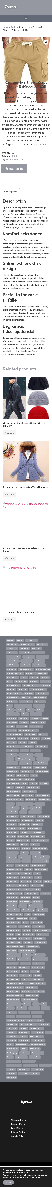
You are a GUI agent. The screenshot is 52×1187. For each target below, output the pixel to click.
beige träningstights (13, 1061)
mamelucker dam (26, 877)
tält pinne (30, 710)
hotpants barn (11, 938)
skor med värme (12, 763)
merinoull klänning (13, 873)
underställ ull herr (38, 665)
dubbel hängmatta (37, 1032)
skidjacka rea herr (12, 771)
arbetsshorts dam (37, 1069)
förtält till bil (25, 979)
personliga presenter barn (40, 840)
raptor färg (40, 820)
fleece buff (27, 1004)
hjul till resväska (41, 942)
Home (6, 27)
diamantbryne (11, 1040)
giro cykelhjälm (23, 967)
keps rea (32, 918)
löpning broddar (26, 881)
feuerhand (10, 1016)
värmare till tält (24, 652)
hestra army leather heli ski (15, 946)
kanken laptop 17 (38, 926)
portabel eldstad (38, 832)
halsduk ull (26, 955)
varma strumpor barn (13, 657)
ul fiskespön (45, 677)
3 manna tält (34, 1073)
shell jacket (43, 783)
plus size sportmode (37, 836)
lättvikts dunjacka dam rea (31, 889)
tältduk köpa (20, 710)
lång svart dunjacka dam (14, 893)
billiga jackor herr (21, 1057)
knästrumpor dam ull (35, 906)
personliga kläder (12, 844)
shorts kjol (33, 783)
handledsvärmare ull (13, 955)
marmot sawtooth (12, 877)
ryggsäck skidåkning (29, 791)
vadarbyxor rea (39, 661)
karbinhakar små (25, 926)
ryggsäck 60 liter (30, 799)
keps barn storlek (36, 922)
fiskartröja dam (34, 1008)
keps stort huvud (22, 918)
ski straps (34, 775)
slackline (10, 759)
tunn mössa (33, 681)
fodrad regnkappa (39, 991)
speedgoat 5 (22, 742)
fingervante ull (11, 1012)
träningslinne (22, 689)
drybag (48, 1032)
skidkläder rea (26, 767)
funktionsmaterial (12, 971)
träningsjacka (29, 693)
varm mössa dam (42, 657)
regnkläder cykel (12, 812)
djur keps (23, 1036)
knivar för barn (11, 906)
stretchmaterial (22, 726)
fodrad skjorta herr (12, 991)
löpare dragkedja (23, 885)
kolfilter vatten (37, 901)
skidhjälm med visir (42, 771)
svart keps (45, 718)
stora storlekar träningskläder (28, 730)
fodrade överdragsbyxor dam (36, 983)
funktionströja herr (37, 967)
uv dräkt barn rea (12, 665)
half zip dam (11, 959)
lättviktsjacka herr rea (13, 889)
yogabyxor (20, 640)
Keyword (27, 914)
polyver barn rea (23, 836)
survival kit (10, 726)
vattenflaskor (24, 648)
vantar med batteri (12, 661)
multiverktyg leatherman (40, 857)
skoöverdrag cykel (26, 763)
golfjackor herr (25, 963)
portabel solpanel (12, 832)
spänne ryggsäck (28, 746)
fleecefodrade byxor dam (30, 999)
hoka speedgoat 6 (39, 938)
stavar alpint (11, 738)
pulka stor (22, 828)
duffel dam (24, 1028)
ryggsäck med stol (27, 795)
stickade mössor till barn (14, 734)
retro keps (10, 803)
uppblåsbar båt (25, 665)
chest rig (9, 1044)
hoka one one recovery (13, 942)
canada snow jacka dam (38, 1044)
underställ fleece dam (25, 669)
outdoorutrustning (12, 848)
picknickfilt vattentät (23, 840)
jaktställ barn (46, 930)
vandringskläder (26, 661)
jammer (35, 930)
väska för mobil (11, 652)
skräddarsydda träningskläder (25, 759)
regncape (23, 812)
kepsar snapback (39, 914)
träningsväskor (45, 685)
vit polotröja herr (12, 644)
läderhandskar (25, 897)
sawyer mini (20, 787)
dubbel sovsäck (23, 1032)
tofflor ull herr (26, 697)
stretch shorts (11, 730)
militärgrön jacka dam (37, 865)
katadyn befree (11, 926)
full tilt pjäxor (35, 971)
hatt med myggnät (32, 946)
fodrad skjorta (26, 991)
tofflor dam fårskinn (26, 701)
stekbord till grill (30, 734)
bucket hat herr (34, 1048)
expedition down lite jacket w (15, 1020)
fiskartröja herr (21, 1008)
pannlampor (34, 844)
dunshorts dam (44, 1024)
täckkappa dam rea (12, 714)
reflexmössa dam (43, 816)
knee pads (23, 906)
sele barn (10, 787)
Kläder (13, 27)
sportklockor (46, 738)
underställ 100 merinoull (14, 673)
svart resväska (11, 718)
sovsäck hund (35, 750)
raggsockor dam (37, 824)
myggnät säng (11, 857)
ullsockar (24, 677)
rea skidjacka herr (27, 820)
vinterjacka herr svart (27, 644)
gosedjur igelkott (12, 963)
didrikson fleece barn (36, 1036)
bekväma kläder (34, 1057)
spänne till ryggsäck (13, 746)
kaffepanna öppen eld (13, 930)
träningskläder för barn (14, 693)
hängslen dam (11, 950)
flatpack (36, 1004)
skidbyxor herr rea (22, 775)
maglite (38, 877)
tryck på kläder (45, 681)
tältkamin (10, 710)
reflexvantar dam (12, 816)
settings (36, 1177)
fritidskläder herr (25, 975)
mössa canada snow (13, 861)
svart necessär (23, 718)
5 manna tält (23, 1073)
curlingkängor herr (38, 1040)
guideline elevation (24, 959)
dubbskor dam (11, 1032)
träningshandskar (42, 693)
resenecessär (40, 803)
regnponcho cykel (36, 808)
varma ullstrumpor (38, 652)
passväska (24, 844)
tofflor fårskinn (11, 701)
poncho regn (11, 836)
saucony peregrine (32, 787)
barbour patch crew (28, 1061)
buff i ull (24, 1048)
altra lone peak (11, 1073)
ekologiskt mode (12, 1024)
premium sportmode (34, 828)
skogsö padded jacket (41, 763)
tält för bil (40, 710)
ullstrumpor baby (12, 677)
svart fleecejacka (12, 722)
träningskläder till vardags (38, 689)
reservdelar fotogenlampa (24, 803)
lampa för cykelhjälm (31, 893)
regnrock (24, 808)
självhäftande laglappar (14, 779)
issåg (18, 934)
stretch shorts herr (16, 159)
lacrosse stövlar (12, 901)
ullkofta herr (34, 677)
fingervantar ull (24, 1012)
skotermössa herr (43, 759)
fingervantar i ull (38, 1012)
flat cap (44, 1004)
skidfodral (10, 775)
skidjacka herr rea (27, 771)
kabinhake (27, 930)
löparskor (47, 881)
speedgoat (33, 742)
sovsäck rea (24, 750)
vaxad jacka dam (41, 644)
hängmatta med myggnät (27, 950)
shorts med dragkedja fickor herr (17, 783)
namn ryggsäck (35, 852)
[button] (26, 18)
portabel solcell (25, 832)
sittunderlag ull (29, 779)
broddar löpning (12, 1053)
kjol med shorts (42, 910)
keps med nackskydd (13, 922)
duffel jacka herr (12, 1028)
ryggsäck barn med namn (14, 799)
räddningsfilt (11, 828)
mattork (37, 873)
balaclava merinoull (30, 1065)
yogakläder (10, 640)
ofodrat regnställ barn (39, 848)
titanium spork (39, 701)
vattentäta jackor (12, 648)
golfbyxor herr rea (38, 963)
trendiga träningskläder (30, 685)
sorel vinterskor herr (26, 754)
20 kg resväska (11, 1077)
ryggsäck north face (13, 795)
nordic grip (24, 852)
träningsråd (10, 689)
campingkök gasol (12, 1048)
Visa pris (14, 168)
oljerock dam (26, 848)
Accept (8, 1182)
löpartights (37, 881)
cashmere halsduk (21, 1044)
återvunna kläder (45, 1065)
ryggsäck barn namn (42, 795)
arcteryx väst (11, 1069)
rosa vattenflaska (44, 799)
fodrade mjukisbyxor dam (14, 987)
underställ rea (11, 669)
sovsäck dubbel (11, 754)
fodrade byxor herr (31, 987)
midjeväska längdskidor (14, 869)
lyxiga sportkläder (12, 881)
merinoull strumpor (41, 869)
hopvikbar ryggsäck (25, 938)
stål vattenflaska (23, 738)
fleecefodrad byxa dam (13, 1004)
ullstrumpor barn (41, 673)
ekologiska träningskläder (28, 1024)
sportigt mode (11, 742)
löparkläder (10, 885)
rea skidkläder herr (13, 820)
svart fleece (24, 722)
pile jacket (10, 840)
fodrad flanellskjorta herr (14, 995)
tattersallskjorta (39, 705)
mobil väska (26, 861)
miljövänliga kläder (21, 865)
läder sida (36, 897)
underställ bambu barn (43, 669)
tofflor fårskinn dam (40, 697)
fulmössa (25, 971)
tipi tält (9, 705)
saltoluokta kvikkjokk (13, 791)
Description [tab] (10, 191)
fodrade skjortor (37, 979)
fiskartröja (45, 1008)
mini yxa (9, 865)
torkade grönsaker (12, 697)
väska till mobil (36, 648)
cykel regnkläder (24, 1040)
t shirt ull (24, 714)
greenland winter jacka (40, 959)
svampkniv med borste (37, 722)
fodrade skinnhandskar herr (15, 983)
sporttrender (35, 738)
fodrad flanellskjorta (32, 995)
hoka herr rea (28, 942)
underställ (29, 673)
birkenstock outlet (37, 1053)
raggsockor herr (24, 824)
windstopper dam (32, 640)
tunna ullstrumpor (21, 681)
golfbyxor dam (11, 967)
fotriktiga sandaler (12, 979)
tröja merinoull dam (13, 685)
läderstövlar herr (12, 897)
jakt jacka (10, 934)
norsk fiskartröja (12, 852)
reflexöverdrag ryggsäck (28, 816)
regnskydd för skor (12, 808)
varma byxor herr (29, 657)
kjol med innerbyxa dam (14, 914)
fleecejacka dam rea (13, 999)
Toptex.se (10, 6)
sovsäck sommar (12, 750)
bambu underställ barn (14, 1065)
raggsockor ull (11, 824)
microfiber (28, 869)
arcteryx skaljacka (23, 1069)
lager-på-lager (45, 893)
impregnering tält (28, 934)
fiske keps (10, 1008)
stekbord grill (43, 734)
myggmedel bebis (24, 857)
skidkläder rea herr (13, 767)
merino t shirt (27, 873)
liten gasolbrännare (37, 885)
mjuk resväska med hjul (41, 861)
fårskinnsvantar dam (23, 1016)
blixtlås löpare (24, 1053)
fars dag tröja (37, 1016)
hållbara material (39, 955)
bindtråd (9, 1057)
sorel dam (39, 754)
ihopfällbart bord (42, 934)
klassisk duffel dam (13, 910)
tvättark (9, 681)
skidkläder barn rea (40, 767)
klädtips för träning (28, 910)
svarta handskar (36, 714)
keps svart (10, 918)
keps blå (25, 922)
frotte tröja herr (12, 975)
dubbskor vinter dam (37, 1028)
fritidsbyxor (37, 975)
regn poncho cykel (35, 812)
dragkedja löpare (12, 1036)
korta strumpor (24, 901)
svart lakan (35, 718)
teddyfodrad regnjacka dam (23, 705)
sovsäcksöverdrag (41, 746)
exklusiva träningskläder (35, 1020)
